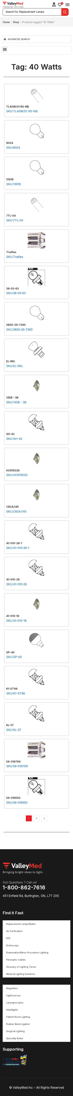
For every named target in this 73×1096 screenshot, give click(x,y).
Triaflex (11, 252)
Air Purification (14, 931)
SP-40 (10, 652)
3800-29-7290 (16, 324)
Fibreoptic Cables (16, 959)
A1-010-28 (13, 579)
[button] (54, 5)
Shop (16, 22)
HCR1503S (13, 470)
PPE (8, 938)
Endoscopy (12, 945)
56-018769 (13, 761)
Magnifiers (12, 988)
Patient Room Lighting (18, 1016)
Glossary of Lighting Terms (21, 966)
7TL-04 (11, 215)
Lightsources (13, 995)
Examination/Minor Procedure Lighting (27, 952)
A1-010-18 (12, 616)
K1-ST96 (12, 688)
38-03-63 (12, 288)
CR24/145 (12, 506)
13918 (9, 179)
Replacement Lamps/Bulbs (21, 923)
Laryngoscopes (14, 1002)
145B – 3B (12, 397)
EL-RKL (10, 361)
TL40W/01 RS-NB (17, 106)
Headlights (12, 1009)
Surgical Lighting (15, 1031)
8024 (9, 143)
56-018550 (13, 798)
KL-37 (10, 725)
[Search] (64, 12)
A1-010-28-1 (14, 543)
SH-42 (10, 434)
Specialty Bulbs (14, 1038)
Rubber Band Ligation (18, 1024)
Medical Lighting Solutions (20, 974)
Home (6, 22)
